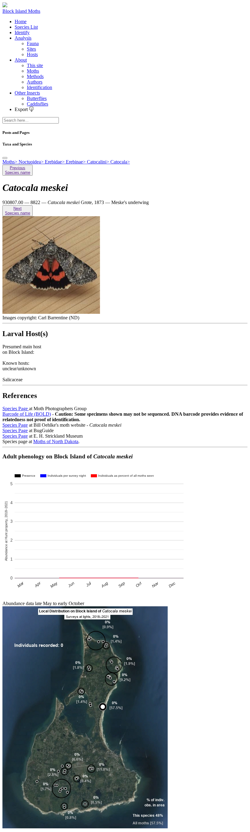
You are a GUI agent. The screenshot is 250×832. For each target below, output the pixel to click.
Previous (17, 170)
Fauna (33, 43)
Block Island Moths (21, 11)
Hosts (32, 54)
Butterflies (37, 98)
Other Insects (27, 92)
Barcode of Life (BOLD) (26, 414)
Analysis (23, 38)
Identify (22, 32)
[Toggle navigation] (4, 158)
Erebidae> (55, 161)
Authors (34, 81)
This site (35, 65)
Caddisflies (37, 103)
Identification (39, 87)
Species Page (15, 408)
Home (21, 21)
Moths (33, 71)
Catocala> (120, 161)
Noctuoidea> (32, 161)
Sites (31, 49)
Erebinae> (76, 161)
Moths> (10, 161)
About (21, 60)
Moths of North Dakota (55, 441)
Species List (26, 27)
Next (17, 210)
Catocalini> (98, 161)
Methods (35, 76)
